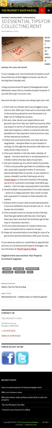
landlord (18, 269)
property (20, 272)
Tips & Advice (29, 18)
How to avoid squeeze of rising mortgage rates (21, 387)
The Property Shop (26, 249)
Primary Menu (48, 10)
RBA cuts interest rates (11, 392)
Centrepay (10, 179)
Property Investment (11, 18)
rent (30, 272)
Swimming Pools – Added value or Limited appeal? (24, 295)
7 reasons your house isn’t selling (15, 409)
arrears (7, 269)
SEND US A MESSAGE (11, 336)
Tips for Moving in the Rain (13, 404)
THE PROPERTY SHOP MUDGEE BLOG (20, 10)
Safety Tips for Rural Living (13, 285)
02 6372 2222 (9, 331)
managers (8, 272)
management (32, 269)
